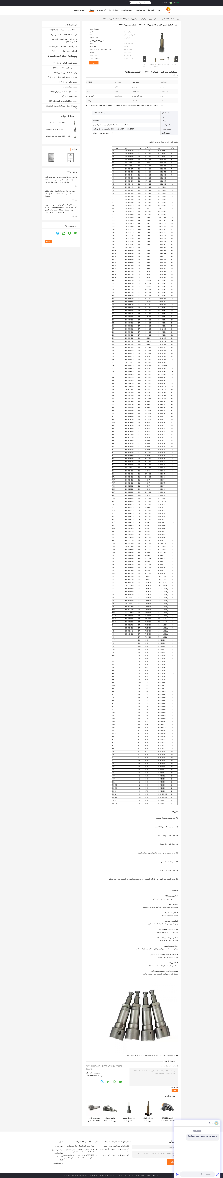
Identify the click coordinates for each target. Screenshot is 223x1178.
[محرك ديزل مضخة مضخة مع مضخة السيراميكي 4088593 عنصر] (129, 1108)
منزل (178, 19)
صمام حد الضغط (70, 87)
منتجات (91, 10)
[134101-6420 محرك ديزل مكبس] (75, 122)
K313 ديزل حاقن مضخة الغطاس (55, 129)
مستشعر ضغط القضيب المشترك (64, 77)
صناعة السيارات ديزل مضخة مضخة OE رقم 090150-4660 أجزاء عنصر (110, 1119)
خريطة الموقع (58, 1163)
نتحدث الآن (166, 2)
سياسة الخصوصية (154, 1175)
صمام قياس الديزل (70, 82)
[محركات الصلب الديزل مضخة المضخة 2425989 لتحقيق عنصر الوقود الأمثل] (148, 1108)
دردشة (93, 63)
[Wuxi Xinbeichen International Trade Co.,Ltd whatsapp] (71, 233)
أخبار (158, 10)
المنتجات (172, 19)
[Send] (177, 1174)
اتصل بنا (151, 10)
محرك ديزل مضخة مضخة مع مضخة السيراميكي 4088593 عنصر (129, 1119)
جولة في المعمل (126, 10)
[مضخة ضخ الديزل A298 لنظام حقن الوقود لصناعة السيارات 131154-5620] (94, 1108)
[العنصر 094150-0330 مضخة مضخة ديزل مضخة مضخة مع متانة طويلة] (167, 1108)
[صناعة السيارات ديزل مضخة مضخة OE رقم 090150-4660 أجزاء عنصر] (110, 1108)
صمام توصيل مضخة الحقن (67, 68)
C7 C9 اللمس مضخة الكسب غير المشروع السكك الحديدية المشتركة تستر (80, 1150)
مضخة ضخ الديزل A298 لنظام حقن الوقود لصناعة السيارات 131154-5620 (93, 1119)
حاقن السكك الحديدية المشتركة (65, 46)
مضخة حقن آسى (70, 96)
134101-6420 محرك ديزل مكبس (55, 122)
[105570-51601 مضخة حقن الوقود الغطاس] (75, 136)
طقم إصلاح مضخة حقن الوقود (65, 91)
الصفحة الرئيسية (79, 10)
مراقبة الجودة (140, 10)
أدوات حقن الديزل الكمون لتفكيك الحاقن (115, 1155)
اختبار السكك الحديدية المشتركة (65, 101)
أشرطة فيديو (101, 10)
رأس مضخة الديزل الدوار (67, 72)
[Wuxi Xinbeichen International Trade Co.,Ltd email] (77, 233)
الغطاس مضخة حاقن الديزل (158, 19)
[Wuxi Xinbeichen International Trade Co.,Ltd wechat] (65, 233)
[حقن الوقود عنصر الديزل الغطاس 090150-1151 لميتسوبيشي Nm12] (161, 42)
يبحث (127, 3)
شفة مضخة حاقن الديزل (166, 1055)
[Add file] (217, 1174)
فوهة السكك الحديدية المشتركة (65, 34)
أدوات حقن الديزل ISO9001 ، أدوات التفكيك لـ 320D (113, 1150)
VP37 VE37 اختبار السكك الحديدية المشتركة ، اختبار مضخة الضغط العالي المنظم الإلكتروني (78, 1156)
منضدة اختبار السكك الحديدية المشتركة (62, 56)
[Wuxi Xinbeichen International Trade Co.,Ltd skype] (59, 233)
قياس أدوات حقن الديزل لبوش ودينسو (116, 1146)
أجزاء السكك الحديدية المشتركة (65, 30)
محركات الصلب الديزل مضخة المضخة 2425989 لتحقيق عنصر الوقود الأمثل (148, 1119)
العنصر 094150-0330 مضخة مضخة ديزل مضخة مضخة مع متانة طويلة (167, 1119)
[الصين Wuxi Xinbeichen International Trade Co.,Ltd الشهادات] (51, 157)
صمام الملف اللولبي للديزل (67, 63)
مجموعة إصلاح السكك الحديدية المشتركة (61, 106)
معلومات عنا (113, 10)
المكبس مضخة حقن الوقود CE (149, 1055)
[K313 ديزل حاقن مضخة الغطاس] (75, 129)
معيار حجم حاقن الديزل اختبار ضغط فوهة (80, 1146)
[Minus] (177, 1123)
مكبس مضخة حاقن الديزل (132, 1055)
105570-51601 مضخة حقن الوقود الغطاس (58, 136)
